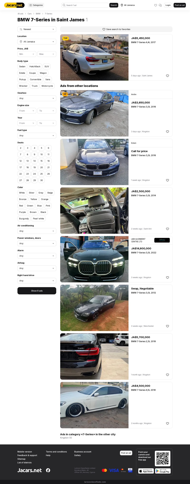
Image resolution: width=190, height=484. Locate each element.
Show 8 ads (37, 290)
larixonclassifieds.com (95, 482)
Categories (38, 5)
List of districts (24, 462)
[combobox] (36, 29)
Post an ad (180, 5)
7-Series (48, 14)
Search (114, 5)
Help (48, 455)
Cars (30, 14)
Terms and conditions (56, 452)
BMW (38, 14)
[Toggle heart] (167, 75)
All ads (20, 14)
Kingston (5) (66, 437)
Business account (82, 452)
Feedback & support (27, 455)
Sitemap (21, 459)
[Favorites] (155, 5)
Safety (77, 455)
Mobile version (24, 452)
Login (168, 5)
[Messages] (160, 5)
